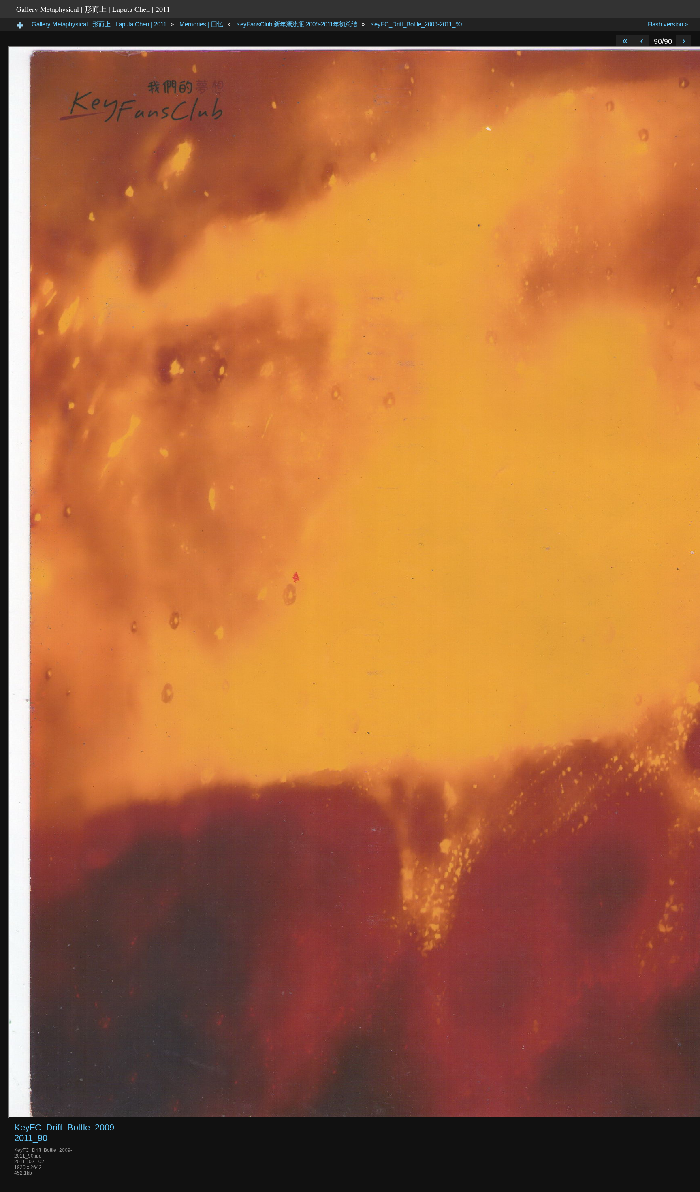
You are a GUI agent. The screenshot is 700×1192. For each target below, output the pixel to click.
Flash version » (667, 24)
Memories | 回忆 (201, 24)
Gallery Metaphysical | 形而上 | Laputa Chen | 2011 (93, 9)
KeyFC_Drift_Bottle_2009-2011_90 (416, 24)
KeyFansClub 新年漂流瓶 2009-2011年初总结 (296, 24)
